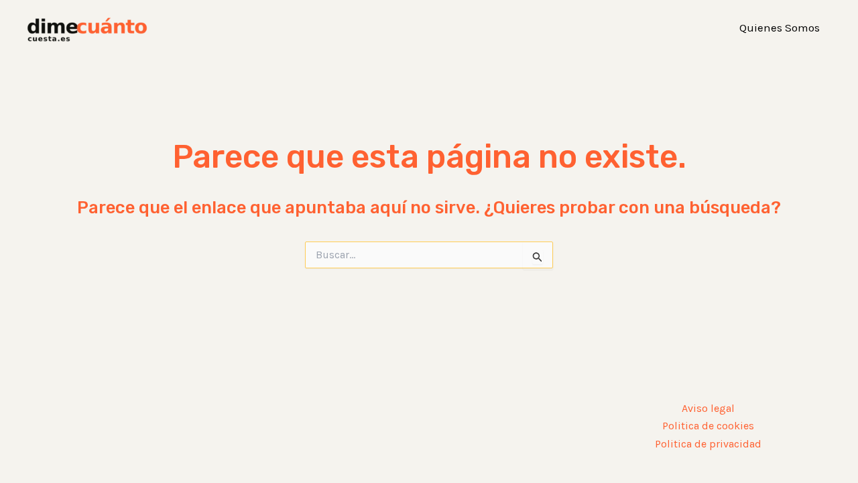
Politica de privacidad (708, 443)
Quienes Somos (779, 27)
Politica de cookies (708, 425)
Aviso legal (708, 408)
